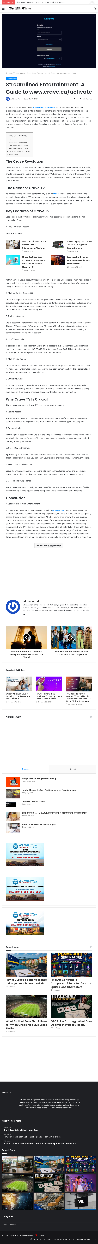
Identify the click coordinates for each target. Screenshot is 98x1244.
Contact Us (57, 1239)
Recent (73, 769)
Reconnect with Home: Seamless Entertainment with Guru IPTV (78, 260)
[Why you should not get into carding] (13, 782)
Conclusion (13, 154)
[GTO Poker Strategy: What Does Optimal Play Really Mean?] (71, 1006)
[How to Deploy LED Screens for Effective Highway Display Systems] (58, 244)
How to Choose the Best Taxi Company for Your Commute (49, 790)
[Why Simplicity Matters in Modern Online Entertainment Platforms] (13, 244)
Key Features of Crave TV (19, 148)
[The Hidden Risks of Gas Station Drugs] (17, 1164)
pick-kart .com (89, 1239)
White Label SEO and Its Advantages (39, 824)
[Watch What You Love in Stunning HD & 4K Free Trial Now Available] (19, 684)
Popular (25, 769)
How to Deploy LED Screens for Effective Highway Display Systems (79, 244)
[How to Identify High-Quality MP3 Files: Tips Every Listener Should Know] (49, 684)
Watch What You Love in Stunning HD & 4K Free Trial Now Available (18, 696)
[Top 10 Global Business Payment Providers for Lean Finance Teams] (17, 1201)
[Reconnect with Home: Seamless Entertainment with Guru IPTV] (58, 260)
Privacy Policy (68, 1239)
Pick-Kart (41, 1235)
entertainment (58, 510)
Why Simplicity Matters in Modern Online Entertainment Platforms (34, 244)
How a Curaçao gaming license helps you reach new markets (26, 981)
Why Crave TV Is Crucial (19, 151)
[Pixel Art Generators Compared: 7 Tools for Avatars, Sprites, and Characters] (71, 965)
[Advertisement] (49, 574)
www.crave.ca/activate (49, 545)
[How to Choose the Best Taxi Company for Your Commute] (13, 793)
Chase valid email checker (34, 801)
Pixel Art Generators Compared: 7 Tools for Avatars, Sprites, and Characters (71, 983)
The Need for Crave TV (18, 145)
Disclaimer (79, 1239)
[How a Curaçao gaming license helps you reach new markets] (26, 965)
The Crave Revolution (18, 143)
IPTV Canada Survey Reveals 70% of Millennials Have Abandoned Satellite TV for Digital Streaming (78, 697)
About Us (47, 1239)
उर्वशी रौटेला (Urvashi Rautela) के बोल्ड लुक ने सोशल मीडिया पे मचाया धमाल (54, 813)
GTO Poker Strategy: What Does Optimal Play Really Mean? (71, 1023)
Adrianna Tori (15, 99)
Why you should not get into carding (39, 778)
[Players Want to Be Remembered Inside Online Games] (80, 1183)
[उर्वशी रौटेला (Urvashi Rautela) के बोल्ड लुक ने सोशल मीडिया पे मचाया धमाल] (13, 816)
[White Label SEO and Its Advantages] (13, 828)
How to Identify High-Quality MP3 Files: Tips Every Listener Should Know (49, 696)
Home (10, 73)
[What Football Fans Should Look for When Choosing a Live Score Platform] (26, 1006)
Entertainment (19, 73)
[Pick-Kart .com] (20, 8)
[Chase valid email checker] (13, 805)
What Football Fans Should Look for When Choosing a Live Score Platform (26, 1024)
